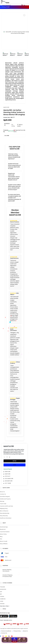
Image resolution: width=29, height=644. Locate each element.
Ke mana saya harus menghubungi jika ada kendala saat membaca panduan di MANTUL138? (14, 198)
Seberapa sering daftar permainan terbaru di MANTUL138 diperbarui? (14, 156)
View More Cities (4, 606)
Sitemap (2, 501)
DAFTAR (14, 460)
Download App (4, 527)
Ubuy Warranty (4, 515)
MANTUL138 (6, 107)
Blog (1, 536)
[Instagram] (3, 636)
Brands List (3, 529)
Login (9, 641)
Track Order (3, 503)
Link (20, 641)
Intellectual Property (5, 499)
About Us (2, 491)
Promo (5, 641)
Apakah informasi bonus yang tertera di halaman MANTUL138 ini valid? (14, 166)
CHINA (1, 601)
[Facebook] (1, 636)
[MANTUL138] (7, 2)
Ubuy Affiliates (3, 543)
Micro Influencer (4, 511)
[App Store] (4, 616)
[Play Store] (13, 616)
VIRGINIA (2, 603)
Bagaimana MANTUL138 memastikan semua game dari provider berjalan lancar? (14, 177)
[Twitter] (9, 636)
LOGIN (14, 464)
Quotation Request (5, 496)
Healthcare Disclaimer (5, 518)
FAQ (1, 539)
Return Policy (3, 534)
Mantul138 (18, 70)
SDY (1, 594)
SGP (1, 591)
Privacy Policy (17, 631)
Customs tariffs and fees (6, 506)
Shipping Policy (4, 508)
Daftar (14, 641)
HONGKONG (3, 589)
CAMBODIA (2, 599)
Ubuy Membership (4, 513)
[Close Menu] (1, 3)
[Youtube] (6, 636)
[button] (24, 15)
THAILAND (2, 587)
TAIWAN (2, 596)
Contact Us (3, 494)
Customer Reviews (5, 531)
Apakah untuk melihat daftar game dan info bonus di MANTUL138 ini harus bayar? (14, 187)
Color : (6, 135)
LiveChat (24, 641)
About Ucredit (3, 541)
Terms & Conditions (6, 631)
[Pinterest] (12, 636)
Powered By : (5, 130)
